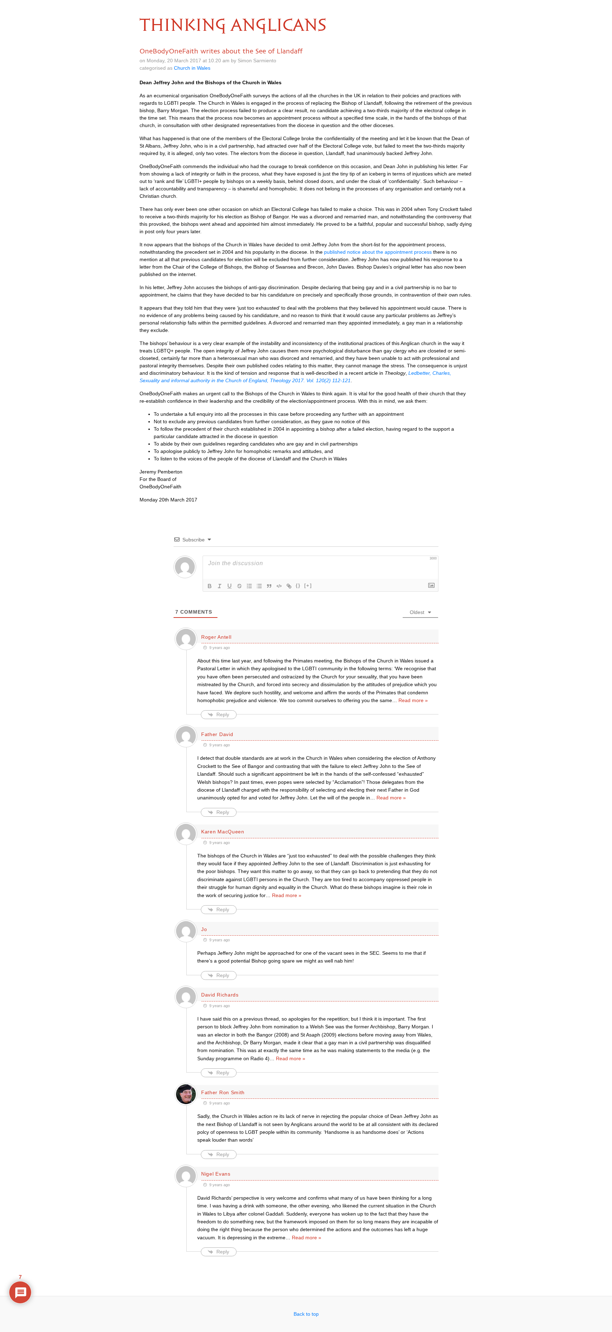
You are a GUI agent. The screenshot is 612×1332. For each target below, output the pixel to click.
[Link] (289, 586)
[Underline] (229, 586)
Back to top (306, 1314)
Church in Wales (192, 68)
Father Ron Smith (223, 1092)
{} (298, 585)
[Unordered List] (259, 586)
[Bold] (210, 586)
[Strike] (239, 586)
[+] (308, 585)
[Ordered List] (249, 586)
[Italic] (220, 586)
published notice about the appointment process (378, 252)
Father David (217, 734)
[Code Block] (279, 586)
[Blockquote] (269, 586)
